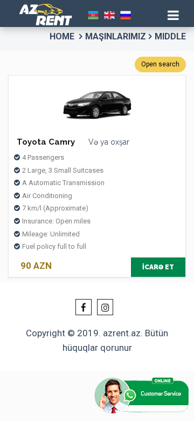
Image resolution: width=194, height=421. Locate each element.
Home (62, 36)
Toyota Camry (46, 142)
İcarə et (158, 267)
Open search (160, 64)
